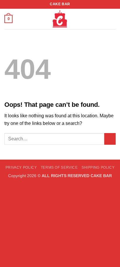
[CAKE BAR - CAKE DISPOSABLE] (60, 19)
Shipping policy (98, 167)
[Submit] (110, 138)
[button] (8, 19)
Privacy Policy (21, 167)
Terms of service (59, 167)
